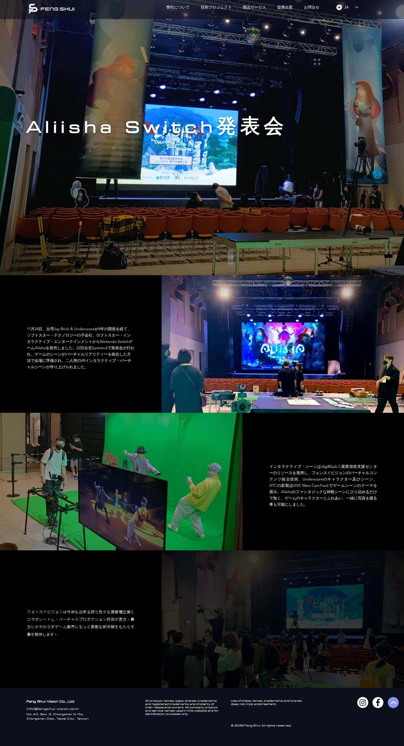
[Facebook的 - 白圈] (377, 702)
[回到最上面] (393, 702)
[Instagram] (362, 702)
